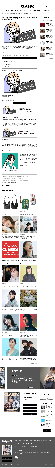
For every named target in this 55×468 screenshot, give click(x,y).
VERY (20, 452)
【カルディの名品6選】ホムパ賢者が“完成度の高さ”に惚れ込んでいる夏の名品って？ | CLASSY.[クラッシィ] (28, 213)
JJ (15, 452)
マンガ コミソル (17, 453)
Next (51, 386)
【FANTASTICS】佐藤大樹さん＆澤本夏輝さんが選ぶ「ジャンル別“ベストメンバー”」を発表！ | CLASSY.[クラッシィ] (28, 359)
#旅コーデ (43, 398)
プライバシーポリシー (12, 464)
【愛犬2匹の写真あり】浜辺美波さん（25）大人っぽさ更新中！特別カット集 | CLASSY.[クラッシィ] (10, 334)
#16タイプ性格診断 (4, 182)
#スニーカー (49, 398)
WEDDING (16, 10)
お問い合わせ (36, 446)
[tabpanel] (27, 378)
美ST (29, 452)
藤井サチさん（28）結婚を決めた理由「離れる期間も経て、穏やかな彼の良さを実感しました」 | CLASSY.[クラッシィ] (10, 237)
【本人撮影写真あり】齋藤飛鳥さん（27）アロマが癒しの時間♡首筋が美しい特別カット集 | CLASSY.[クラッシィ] (28, 262)
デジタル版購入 (30, 414)
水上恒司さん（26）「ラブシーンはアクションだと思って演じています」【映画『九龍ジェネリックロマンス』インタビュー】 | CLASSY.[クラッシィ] (28, 335)
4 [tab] (31, 387)
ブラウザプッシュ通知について (27, 447)
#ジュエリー (42, 396)
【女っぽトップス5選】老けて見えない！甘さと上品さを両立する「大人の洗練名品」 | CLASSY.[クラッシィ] (49, 49)
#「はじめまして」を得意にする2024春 (12, 182)
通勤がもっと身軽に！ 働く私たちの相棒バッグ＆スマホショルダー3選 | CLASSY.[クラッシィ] (49, 55)
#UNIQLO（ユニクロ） (43, 399)
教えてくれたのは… (7, 66)
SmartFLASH (41, 452)
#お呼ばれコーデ (50, 396)
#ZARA (48, 399)
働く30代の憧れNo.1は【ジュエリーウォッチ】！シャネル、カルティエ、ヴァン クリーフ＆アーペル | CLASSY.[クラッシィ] (49, 31)
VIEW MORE (47, 430)
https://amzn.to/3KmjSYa (23, 165)
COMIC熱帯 (45, 452)
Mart (27, 452)
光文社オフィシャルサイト (42, 446)
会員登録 (22, 446)
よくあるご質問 (32, 446)
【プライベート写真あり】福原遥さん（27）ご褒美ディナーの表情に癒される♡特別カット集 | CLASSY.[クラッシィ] (10, 286)
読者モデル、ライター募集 (18, 447)
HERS (25, 452)
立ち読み (30, 408)
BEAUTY (11, 10)
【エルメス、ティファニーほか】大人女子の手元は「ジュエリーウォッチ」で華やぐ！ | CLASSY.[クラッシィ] (49, 43)
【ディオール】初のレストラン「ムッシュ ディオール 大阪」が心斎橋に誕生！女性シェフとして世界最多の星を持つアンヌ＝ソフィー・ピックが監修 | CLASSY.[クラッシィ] (28, 311)
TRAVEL (30, 10)
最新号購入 (4, 458)
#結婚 (46, 398)
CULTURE (21, 10)
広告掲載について (26, 446)
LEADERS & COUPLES (45, 10)
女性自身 (38, 452)
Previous (49, 386)
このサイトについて (5, 464)
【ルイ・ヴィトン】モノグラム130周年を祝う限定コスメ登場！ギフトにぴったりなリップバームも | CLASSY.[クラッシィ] (49, 25)
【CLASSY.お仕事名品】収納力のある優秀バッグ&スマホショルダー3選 (10, 213)
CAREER (34, 10)
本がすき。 (21, 453)
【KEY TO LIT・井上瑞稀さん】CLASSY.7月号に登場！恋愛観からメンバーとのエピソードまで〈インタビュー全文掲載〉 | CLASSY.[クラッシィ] (10, 262)
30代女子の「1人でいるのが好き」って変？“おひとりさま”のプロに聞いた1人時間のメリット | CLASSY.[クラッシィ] (28, 286)
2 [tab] (29, 387)
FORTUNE (38, 10)
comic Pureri (49, 452)
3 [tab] (30, 387)
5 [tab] (32, 387)
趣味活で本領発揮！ (7, 64)
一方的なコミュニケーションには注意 (9, 62)
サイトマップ (17, 464)
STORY (23, 452)
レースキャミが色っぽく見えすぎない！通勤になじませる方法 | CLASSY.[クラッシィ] (49, 37)
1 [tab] (28, 387)
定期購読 (30, 411)
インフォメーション (17, 446)
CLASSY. (18, 452)
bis (31, 452)
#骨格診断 (51, 399)
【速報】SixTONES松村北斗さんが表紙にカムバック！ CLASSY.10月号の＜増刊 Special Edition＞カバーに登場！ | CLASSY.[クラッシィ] (28, 237)
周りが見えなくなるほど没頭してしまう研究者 (11, 61)
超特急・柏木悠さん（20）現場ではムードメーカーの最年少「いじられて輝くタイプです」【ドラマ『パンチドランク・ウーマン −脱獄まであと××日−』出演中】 (10, 310)
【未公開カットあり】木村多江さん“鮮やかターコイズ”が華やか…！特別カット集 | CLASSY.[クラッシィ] (10, 359)
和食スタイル (34, 452)
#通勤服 (46, 396)
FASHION (7, 10)
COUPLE (25, 10)
